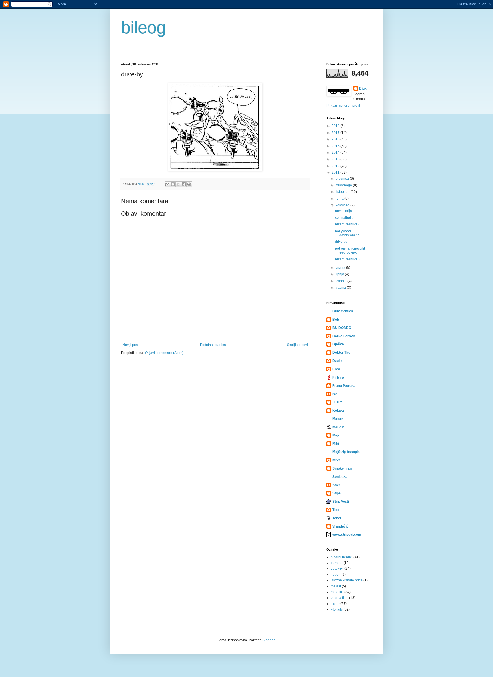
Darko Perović (344, 336)
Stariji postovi (297, 345)
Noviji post (130, 345)
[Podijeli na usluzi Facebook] (184, 184)
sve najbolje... (345, 218)
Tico (335, 510)
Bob (335, 320)
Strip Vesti (340, 502)
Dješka (338, 344)
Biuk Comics (342, 311)
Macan (337, 419)
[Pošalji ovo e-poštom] (167, 184)
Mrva (336, 460)
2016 (336, 139)
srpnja (341, 268)
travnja (341, 288)
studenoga (344, 185)
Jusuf (337, 402)
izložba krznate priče (347, 580)
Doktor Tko (341, 353)
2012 (336, 166)
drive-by (341, 242)
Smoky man (342, 468)
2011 (336, 173)
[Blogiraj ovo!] (173, 184)
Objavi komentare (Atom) (164, 353)
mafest (336, 586)
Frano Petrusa (343, 386)
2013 (336, 159)
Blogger (268, 640)
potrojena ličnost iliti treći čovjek (350, 250)
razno (335, 604)
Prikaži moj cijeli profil (343, 106)
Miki (335, 444)
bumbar (337, 563)
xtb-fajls (337, 609)
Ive (334, 394)
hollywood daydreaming (347, 233)
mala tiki (337, 592)
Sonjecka (339, 477)
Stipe (336, 493)
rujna (340, 199)
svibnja (341, 281)
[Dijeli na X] (178, 184)
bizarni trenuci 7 (347, 224)
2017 (336, 133)
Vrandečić (340, 526)
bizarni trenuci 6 (347, 259)
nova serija (343, 211)
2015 (336, 146)
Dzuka (337, 361)
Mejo (336, 435)
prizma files (339, 598)
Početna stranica (213, 345)
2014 (336, 153)
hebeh (336, 575)
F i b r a (338, 377)
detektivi (337, 569)
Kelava (338, 411)
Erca (336, 369)
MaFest (338, 427)
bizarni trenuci (342, 557)
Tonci (336, 518)
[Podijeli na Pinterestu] (189, 184)
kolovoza (343, 205)
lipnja (340, 274)
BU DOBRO (341, 328)
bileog (143, 27)
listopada (343, 192)
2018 (336, 126)
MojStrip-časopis (346, 452)
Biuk (363, 88)
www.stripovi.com (346, 535)
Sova (336, 485)
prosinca (343, 179)
